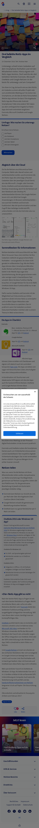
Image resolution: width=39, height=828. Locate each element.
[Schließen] (35, 391)
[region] (19, 414)
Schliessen (19, 433)
